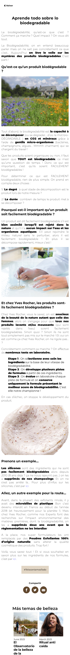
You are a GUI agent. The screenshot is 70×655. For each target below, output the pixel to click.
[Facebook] (26, 589)
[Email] (43, 590)
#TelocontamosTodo (35, 569)
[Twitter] (35, 589)
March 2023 (47, 643)
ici (27, 486)
